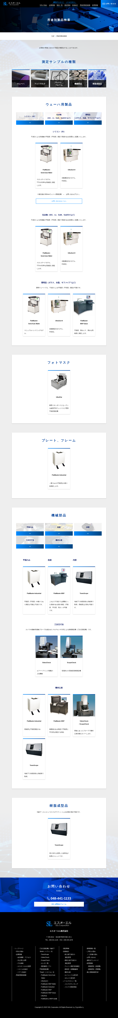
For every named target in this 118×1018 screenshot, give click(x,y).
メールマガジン (70, 2)
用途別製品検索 (21, 975)
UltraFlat (44, 996)
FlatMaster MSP (46, 990)
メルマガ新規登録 (71, 987)
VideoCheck (45, 957)
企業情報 (19, 954)
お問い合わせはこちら (59, 201)
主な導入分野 (22, 960)
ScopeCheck (45, 960)
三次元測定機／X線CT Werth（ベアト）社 (48, 950)
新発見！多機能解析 (71, 969)
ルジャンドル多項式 (71, 975)
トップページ (19, 948)
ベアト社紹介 (22, 972)
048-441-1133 (61, 898)
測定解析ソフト (46, 966)
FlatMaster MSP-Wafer (48, 984)
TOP (52, 36)
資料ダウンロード (58, 2)
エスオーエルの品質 (24, 966)
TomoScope (45, 954)
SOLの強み (19, 951)
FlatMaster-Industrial (47, 987)
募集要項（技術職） (95, 966)
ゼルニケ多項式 (70, 978)
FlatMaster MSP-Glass (48, 993)
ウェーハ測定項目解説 (72, 966)
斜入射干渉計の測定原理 (70, 956)
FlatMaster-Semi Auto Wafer (48, 976)
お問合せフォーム (60, 904)
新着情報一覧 (91, 948)
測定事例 (66, 948)
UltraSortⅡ (44, 981)
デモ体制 (20, 963)
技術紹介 (66, 951)
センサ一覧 (44, 963)
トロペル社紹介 (23, 969)
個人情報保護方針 (93, 972)
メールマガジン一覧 (70, 981)
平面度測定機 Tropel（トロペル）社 (47, 970)
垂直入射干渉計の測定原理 (71, 962)
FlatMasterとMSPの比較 (49, 999)
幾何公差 (68, 972)
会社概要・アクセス (24, 957)
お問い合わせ (111, 3)
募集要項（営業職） (95, 969)
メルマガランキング (71, 984)
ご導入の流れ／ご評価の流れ (92, 953)
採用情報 (90, 963)
